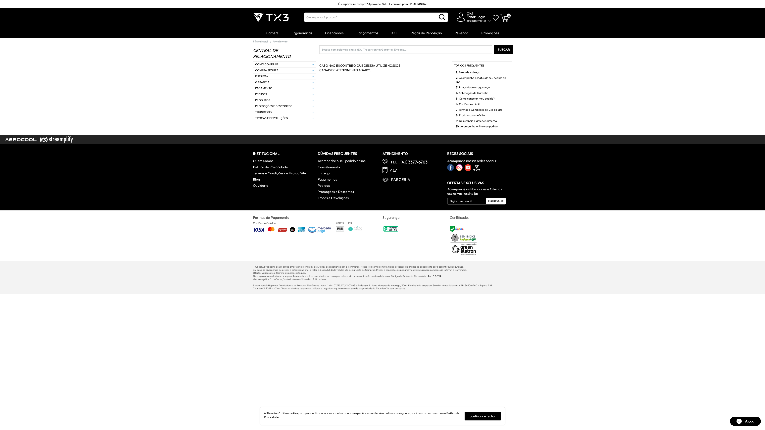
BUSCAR (503, 50)
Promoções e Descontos (336, 192)
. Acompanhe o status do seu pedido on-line (481, 80)
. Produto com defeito (470, 115)
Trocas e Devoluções (333, 198)
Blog (256, 179)
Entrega (324, 173)
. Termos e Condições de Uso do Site (479, 109)
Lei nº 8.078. (434, 276)
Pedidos (324, 185)
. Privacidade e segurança (473, 87)
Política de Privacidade (270, 167)
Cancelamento (329, 167)
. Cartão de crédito (468, 104)
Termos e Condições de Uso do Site (279, 173)
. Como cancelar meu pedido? (475, 98)
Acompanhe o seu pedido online (342, 161)
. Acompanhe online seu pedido (477, 126)
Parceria (400, 179)
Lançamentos (367, 33)
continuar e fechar (483, 416)
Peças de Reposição (426, 33)
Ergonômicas (301, 33)
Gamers (272, 33)
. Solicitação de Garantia (472, 93)
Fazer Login (476, 17)
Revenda (461, 33)
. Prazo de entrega (468, 72)
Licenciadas (334, 33)
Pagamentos (327, 179)
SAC (394, 170)
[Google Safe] (457, 228)
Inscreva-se (495, 200)
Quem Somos (263, 161)
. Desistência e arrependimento (476, 121)
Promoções (490, 33)
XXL (394, 33)
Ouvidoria (260, 185)
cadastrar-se (478, 20)
